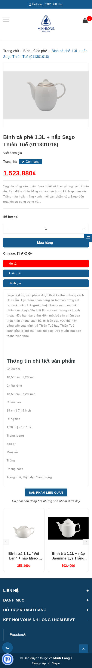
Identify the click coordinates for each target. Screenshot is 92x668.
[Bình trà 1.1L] (23, 528)
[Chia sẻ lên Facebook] (19, 253)
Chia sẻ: (9, 253)
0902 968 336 (53, 4)
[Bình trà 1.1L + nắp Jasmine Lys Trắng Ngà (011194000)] (68, 528)
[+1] (30, 253)
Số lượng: (10, 216)
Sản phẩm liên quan (46, 492)
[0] (85, 21)
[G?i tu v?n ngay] (7, 659)
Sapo (56, 663)
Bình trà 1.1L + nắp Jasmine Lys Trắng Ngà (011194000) (68, 558)
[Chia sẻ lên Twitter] (23, 253)
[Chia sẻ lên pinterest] (26, 253)
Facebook (18, 635)
